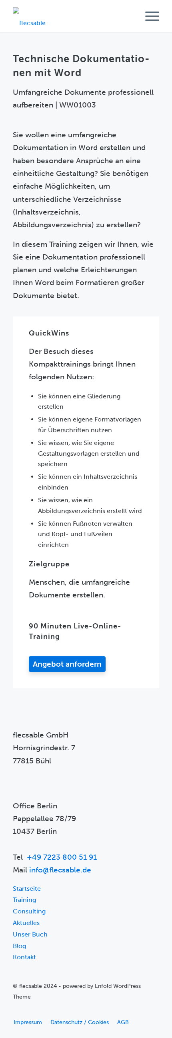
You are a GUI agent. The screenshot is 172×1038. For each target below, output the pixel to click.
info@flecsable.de (60, 869)
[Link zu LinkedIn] (31, 1010)
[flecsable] (71, 16)
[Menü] (148, 16)
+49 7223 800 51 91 (62, 857)
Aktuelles (26, 923)
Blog (19, 946)
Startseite (27, 888)
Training (24, 899)
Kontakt (24, 957)
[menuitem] (148, 16)
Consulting (29, 911)
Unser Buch (30, 934)
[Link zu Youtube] (19, 1010)
